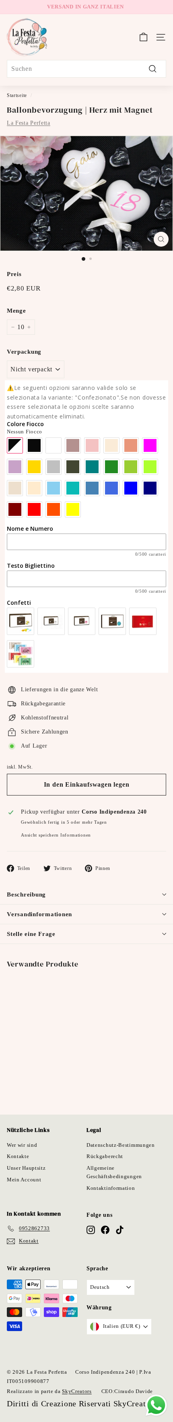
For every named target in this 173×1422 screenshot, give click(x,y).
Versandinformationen (39, 914)
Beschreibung (26, 894)
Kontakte (18, 1156)
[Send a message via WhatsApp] (156, 1405)
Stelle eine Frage (31, 934)
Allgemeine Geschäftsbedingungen (114, 1172)
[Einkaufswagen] (143, 37)
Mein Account (24, 1180)
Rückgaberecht (104, 1156)
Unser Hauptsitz (26, 1168)
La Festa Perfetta (28, 123)
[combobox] (86, 69)
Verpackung (24, 351)
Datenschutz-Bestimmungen (120, 1145)
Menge (16, 310)
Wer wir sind (22, 1145)
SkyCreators (77, 1391)
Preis (14, 274)
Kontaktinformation (110, 1188)
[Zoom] (161, 239)
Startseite (17, 95)
